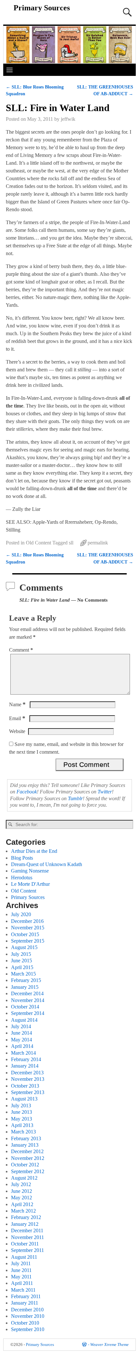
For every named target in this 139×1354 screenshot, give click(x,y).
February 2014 (26, 1059)
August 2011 (24, 1257)
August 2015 (24, 947)
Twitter (105, 791)
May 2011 (21, 1276)
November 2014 (27, 1000)
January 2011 (24, 1303)
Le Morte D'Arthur (30, 884)
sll (71, 542)
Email (17, 718)
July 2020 (21, 914)
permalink (98, 542)
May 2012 (21, 1197)
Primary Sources (42, 8)
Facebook (26, 791)
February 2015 (26, 980)
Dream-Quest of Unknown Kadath (46, 864)
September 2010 (27, 1329)
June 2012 (21, 1191)
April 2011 (22, 1283)
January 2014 (24, 1066)
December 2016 (27, 921)
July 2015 (21, 954)
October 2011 (25, 1243)
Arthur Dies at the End (34, 851)
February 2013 (26, 1138)
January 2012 (24, 1224)
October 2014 (25, 1006)
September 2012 (27, 1171)
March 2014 (23, 1053)
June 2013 (21, 1112)
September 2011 (27, 1250)
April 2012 (22, 1204)
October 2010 (25, 1323)
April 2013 (22, 1125)
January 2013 (24, 1145)
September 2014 (27, 1013)
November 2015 (27, 927)
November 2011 (27, 1237)
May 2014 (21, 1039)
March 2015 (23, 974)
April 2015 (22, 967)
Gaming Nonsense (30, 870)
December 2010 (27, 1309)
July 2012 (21, 1184)
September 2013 (27, 1092)
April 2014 (22, 1046)
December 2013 (27, 1072)
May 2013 (21, 1118)
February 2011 (26, 1296)
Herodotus (21, 877)
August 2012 (24, 1178)
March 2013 (23, 1131)
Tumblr (75, 798)
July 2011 (21, 1263)
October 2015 (25, 934)
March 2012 (23, 1211)
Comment (21, 650)
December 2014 (27, 993)
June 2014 (21, 1033)
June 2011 (21, 1270)
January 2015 (24, 987)
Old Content (38, 542)
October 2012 (25, 1164)
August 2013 (24, 1098)
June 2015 (21, 960)
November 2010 (27, 1316)
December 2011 (27, 1230)
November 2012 (27, 1158)
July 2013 (21, 1105)
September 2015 (27, 941)
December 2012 (27, 1151)
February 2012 (26, 1217)
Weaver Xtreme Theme (109, 1344)
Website (17, 731)
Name (17, 704)
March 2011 (23, 1290)
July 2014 (21, 1026)
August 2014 (24, 1020)
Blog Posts (22, 858)
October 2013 (25, 1086)
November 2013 (27, 1079)
